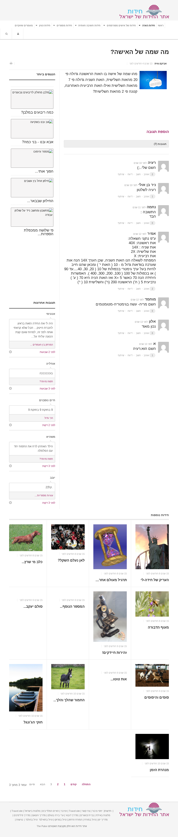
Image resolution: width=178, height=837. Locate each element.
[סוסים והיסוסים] (152, 675)
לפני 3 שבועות (47, 388)
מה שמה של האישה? (139, 52)
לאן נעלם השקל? (71, 560)
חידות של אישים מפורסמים (121, 25)
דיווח (130, 174)
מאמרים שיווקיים (24, 25)
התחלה (86, 784)
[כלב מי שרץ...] (26, 537)
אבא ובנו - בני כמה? (37, 142)
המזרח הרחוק (75, 819)
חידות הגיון (44, 25)
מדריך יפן (103, 819)
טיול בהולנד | (31, 819)
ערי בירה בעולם (56, 815)
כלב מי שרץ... (32, 562)
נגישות (19, 819)
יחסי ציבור (97, 811)
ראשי (160, 25)
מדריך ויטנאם (39, 815)
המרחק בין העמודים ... (41, 344)
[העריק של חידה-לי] (152, 546)
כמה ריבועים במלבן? (37, 112)
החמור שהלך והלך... (69, 700)
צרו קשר (86, 811)
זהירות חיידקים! (114, 652)
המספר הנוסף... (72, 606)
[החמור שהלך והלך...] (68, 676)
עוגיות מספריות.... (44, 495)
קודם (74, 784)
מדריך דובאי (72, 815)
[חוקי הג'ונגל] (26, 687)
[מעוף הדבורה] (152, 604)
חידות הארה (148, 25)
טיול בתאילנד (46, 819)
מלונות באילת (103, 815)
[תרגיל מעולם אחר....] (110, 546)
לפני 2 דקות (48, 425)
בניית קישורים (87, 815)
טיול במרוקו (60, 819)
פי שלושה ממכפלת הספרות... (38, 232)
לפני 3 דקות (48, 466)
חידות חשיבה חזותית (89, 25)
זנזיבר (64, 811)
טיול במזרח (90, 819)
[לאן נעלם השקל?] (68, 537)
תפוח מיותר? (46, 381)
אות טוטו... (118, 679)
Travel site (74, 811)
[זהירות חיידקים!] (110, 616)
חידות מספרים (64, 25)
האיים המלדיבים (50, 811)
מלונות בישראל (32, 811)
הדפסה (10, 63)
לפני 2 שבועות (47, 352)
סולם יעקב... (33, 606)
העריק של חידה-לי (155, 580)
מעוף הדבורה (158, 627)
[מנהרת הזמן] (152, 746)
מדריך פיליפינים (22, 815)
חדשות (107, 811)
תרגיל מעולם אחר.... (111, 580)
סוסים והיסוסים (156, 697)
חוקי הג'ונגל (33, 722)
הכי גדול (48, 418)
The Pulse (42, 826)
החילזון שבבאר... (40, 201)
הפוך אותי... (44, 171)
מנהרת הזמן (159, 770)
